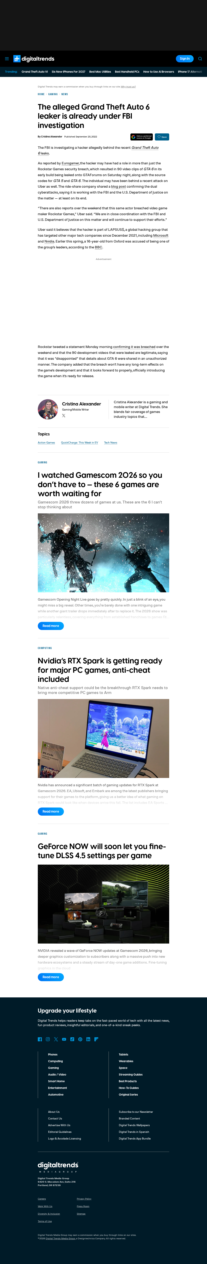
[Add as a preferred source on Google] (141, 136)
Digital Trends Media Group (60, 1238)
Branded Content (129, 1118)
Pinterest (80, 1039)
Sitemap (81, 1213)
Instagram (48, 1039)
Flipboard (96, 1039)
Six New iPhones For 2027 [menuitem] (68, 72)
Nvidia (49, 241)
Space (123, 1068)
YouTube (64, 1039)
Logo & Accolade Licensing (64, 1138)
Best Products (128, 1081)
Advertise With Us (59, 1125)
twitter (63, 415)
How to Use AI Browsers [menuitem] (158, 72)
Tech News (110, 442)
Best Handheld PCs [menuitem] (127, 72)
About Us (54, 1111)
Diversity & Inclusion (49, 1213)
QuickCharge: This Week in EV (79, 442)
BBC (98, 247)
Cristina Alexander (51, 136)
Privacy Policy (84, 1198)
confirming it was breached (134, 346)
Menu (7, 59)
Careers (42, 1198)
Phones (52, 1055)
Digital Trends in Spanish (134, 1131)
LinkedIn (88, 1039)
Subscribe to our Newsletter (136, 1111)
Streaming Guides (131, 1075)
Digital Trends (26, 64)
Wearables (126, 1061)
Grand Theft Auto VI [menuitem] (35, 72)
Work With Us (45, 1206)
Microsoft (160, 235)
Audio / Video (57, 1075)
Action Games (46, 442)
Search (200, 59)
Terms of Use (45, 1221)
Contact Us (55, 1118)
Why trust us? (128, 86)
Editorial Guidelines (60, 1131)
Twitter (56, 1039)
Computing (55, 1061)
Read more (51, 626)
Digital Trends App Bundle (135, 1138)
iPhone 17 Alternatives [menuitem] (192, 72)
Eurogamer (70, 163)
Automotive (55, 1095)
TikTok (72, 1039)
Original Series (128, 1095)
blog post (118, 186)
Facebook (40, 1039)
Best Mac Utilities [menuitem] (100, 72)
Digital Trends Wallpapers (134, 1125)
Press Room (83, 1206)
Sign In (185, 58)
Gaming (53, 1068)
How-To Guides (129, 1088)
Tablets (123, 1055)
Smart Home (56, 1081)
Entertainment (57, 1088)
